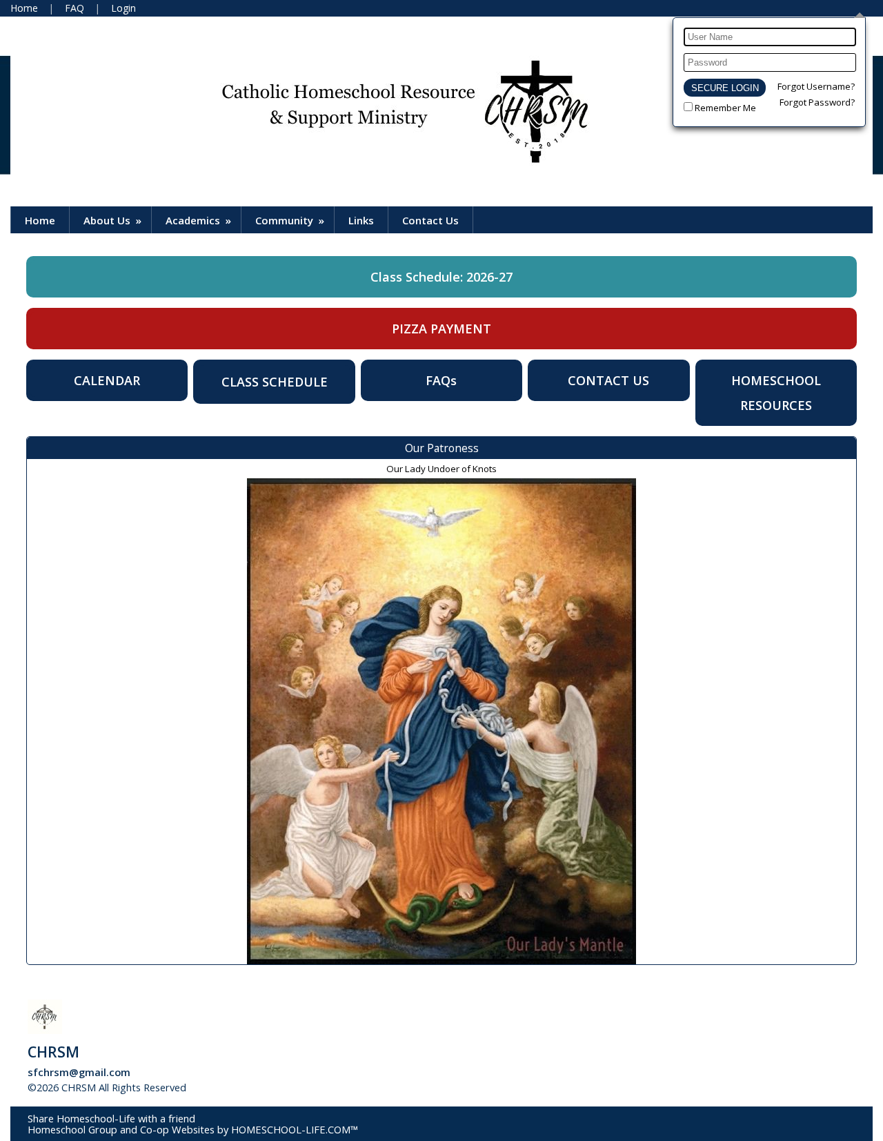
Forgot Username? (816, 86)
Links (361, 220)
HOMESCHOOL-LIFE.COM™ (294, 1129)
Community (291, 220)
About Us (113, 220)
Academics (200, 220)
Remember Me (725, 107)
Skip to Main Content (247, 1087)
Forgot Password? (817, 102)
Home (40, 220)
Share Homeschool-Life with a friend (111, 1118)
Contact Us (430, 220)
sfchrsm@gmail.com (79, 1072)
